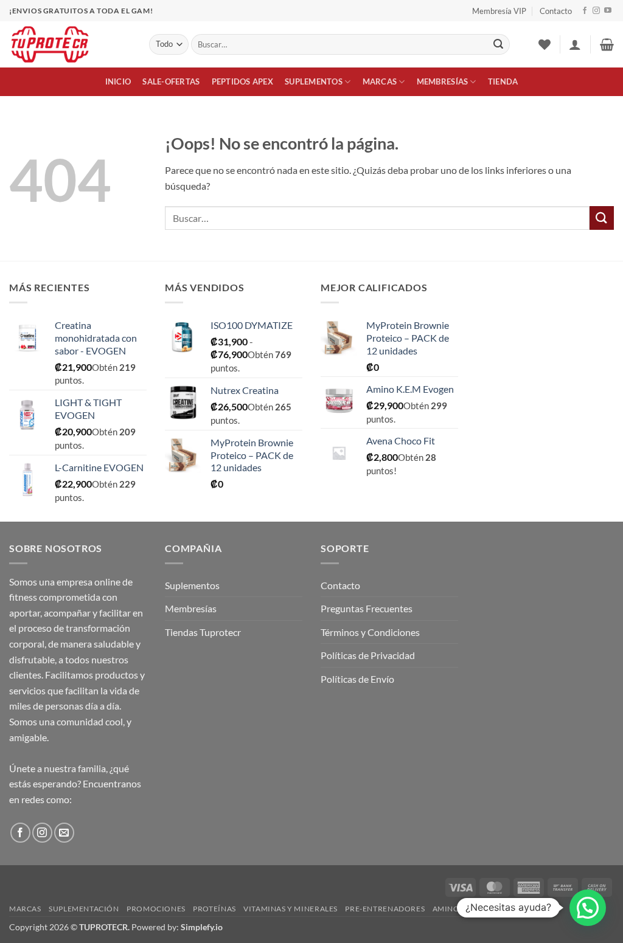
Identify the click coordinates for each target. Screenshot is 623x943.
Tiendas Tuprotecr (203, 632)
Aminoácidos (461, 908)
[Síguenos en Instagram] (596, 11)
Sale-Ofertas (171, 81)
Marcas (380, 81)
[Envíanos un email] (64, 833)
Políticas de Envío (357, 679)
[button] (575, 44)
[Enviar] (498, 44)
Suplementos (314, 81)
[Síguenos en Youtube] (607, 11)
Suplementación (84, 908)
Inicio (118, 81)
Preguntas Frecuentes (366, 608)
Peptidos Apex (242, 81)
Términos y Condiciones (370, 632)
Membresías (442, 81)
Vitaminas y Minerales (290, 908)
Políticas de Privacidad (368, 655)
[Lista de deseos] (544, 44)
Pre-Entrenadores (385, 908)
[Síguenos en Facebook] (584, 11)
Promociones (156, 908)
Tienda (503, 81)
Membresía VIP (499, 11)
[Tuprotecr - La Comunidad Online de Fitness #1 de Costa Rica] (70, 44)
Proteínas (214, 908)
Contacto (556, 11)
